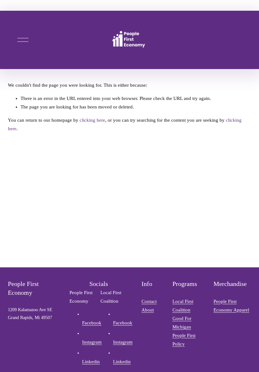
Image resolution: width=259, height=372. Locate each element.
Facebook (91, 322)
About (148, 309)
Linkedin (91, 361)
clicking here (92, 120)
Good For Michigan (181, 322)
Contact (149, 301)
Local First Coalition (182, 305)
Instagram (92, 342)
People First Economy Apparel (231, 305)
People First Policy (184, 339)
